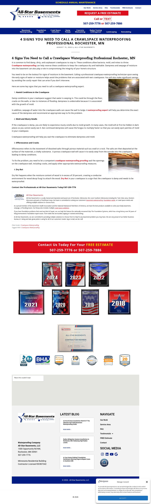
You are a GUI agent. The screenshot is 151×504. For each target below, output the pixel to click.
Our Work (104, 420)
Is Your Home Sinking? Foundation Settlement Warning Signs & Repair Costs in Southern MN (76, 459)
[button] (147, 482)
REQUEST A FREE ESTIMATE (103, 13)
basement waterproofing (94, 200)
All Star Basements (35, 14)
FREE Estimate (106, 438)
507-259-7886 (113, 23)
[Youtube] (111, 454)
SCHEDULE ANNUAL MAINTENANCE (76, 2)
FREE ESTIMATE (99, 244)
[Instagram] (102, 454)
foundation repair (109, 200)
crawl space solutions (62, 208)
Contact (103, 443)
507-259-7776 (92, 23)
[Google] (116, 454)
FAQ (101, 429)
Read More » (67, 429)
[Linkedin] (107, 454)
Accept (122, 498)
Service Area (105, 424)
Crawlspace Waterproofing (30, 225)
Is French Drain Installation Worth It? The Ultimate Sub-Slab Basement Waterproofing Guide (76, 422)
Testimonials (105, 433)
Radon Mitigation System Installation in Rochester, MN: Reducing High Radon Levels (76, 440)
